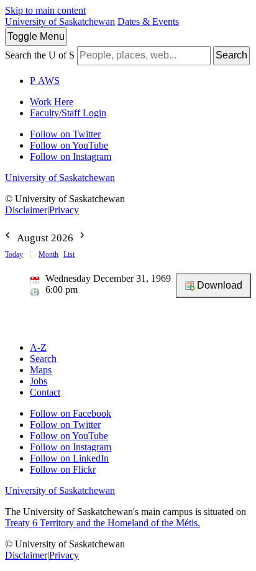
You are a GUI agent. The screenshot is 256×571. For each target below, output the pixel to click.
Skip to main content (45, 10)
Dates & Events (148, 21)
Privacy (64, 210)
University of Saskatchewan (60, 21)
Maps (41, 369)
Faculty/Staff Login (68, 113)
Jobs (38, 381)
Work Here (51, 101)
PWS (45, 80)
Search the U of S (40, 55)
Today (14, 254)
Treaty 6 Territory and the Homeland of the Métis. (102, 523)
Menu (36, 36)
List (69, 254)
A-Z (38, 347)
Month (48, 254)
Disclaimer (26, 210)
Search (231, 55)
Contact (45, 392)
